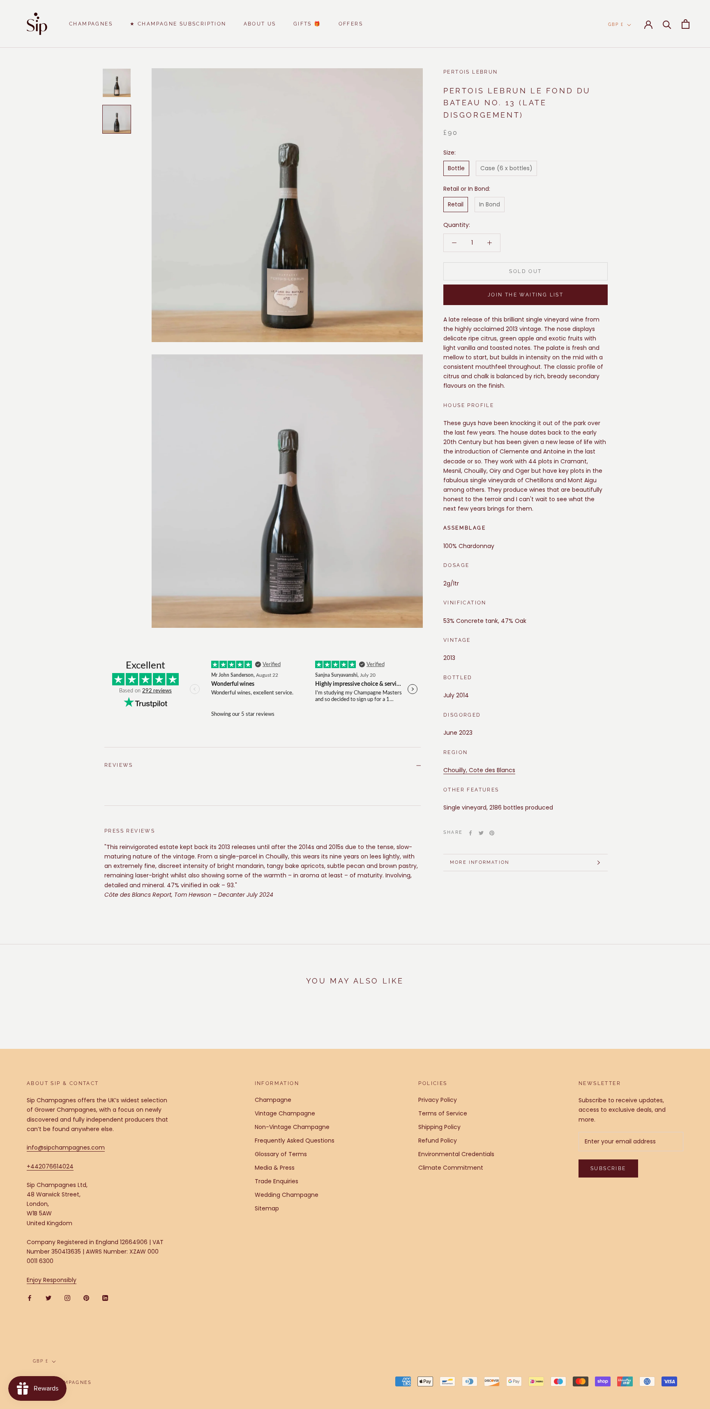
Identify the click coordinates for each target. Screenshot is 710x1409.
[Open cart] (685, 24)
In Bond (489, 205)
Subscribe (608, 1168)
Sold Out (525, 271)
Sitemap (267, 1208)
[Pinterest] (491, 833)
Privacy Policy (437, 1100)
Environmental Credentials (456, 1154)
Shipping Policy (439, 1127)
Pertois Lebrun (470, 72)
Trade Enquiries (276, 1181)
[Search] (667, 24)
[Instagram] (67, 1298)
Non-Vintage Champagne (292, 1127)
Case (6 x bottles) (506, 168)
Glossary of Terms (281, 1154)
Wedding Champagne (286, 1195)
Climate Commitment (450, 1168)
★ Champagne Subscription (178, 24)
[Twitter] (481, 833)
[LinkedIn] (105, 1298)
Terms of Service (442, 1113)
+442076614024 (50, 1166)
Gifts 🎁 (307, 24)
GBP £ (616, 24)
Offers (351, 24)
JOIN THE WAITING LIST (525, 295)
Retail (455, 205)
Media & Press (275, 1168)
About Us (260, 24)
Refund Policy (437, 1140)
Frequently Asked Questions (294, 1140)
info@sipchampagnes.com (66, 1147)
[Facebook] (470, 833)
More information (479, 862)
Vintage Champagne (285, 1113)
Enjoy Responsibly (51, 1280)
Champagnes (91, 24)
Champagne (273, 1100)
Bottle (456, 168)
